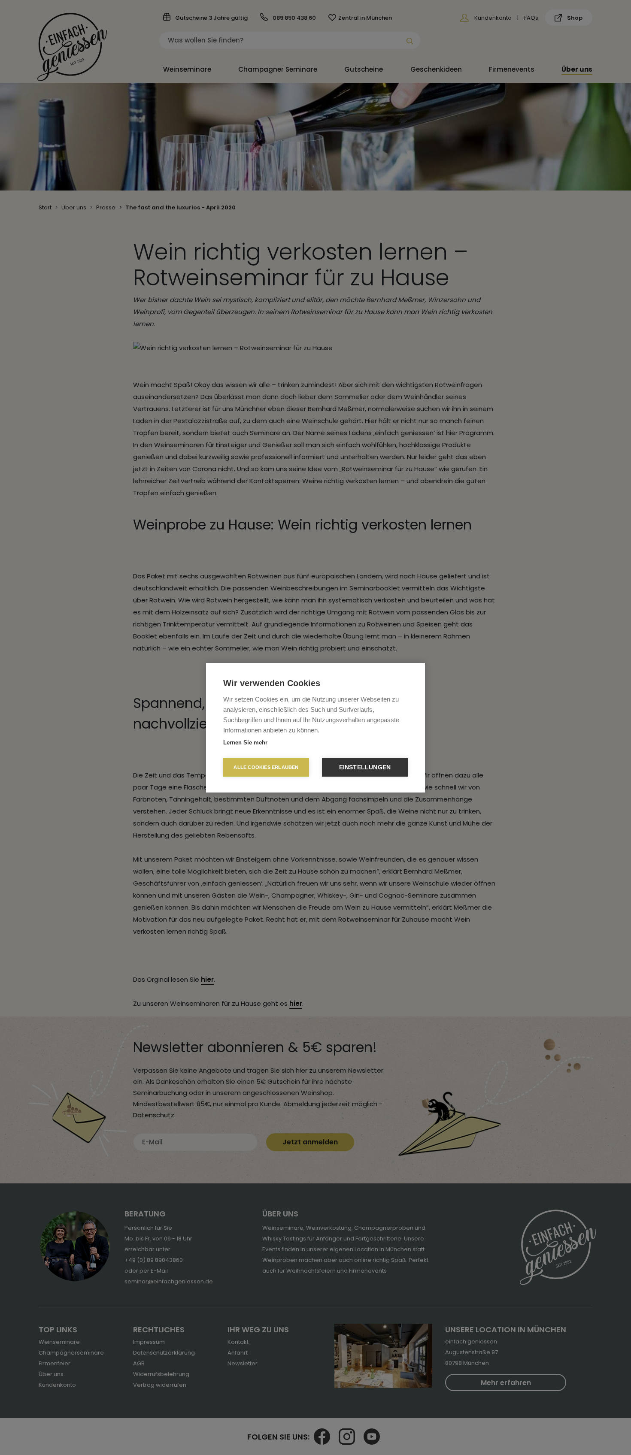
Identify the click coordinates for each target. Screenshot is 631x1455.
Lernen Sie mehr (245, 742)
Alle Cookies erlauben (266, 767)
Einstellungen (365, 767)
